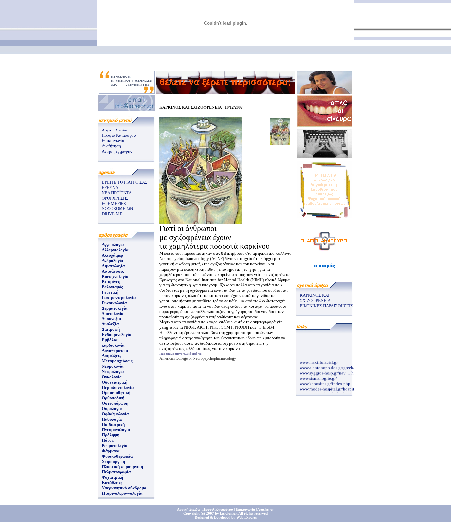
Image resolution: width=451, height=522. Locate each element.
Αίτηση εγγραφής (117, 151)
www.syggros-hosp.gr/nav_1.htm (329, 371)
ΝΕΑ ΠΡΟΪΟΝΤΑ (117, 192)
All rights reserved (253, 513)
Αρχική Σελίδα (114, 130)
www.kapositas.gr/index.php (325, 381)
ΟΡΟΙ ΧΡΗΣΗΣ (115, 198)
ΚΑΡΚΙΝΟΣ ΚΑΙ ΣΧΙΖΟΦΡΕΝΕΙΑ (315, 298)
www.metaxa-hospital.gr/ (322, 392)
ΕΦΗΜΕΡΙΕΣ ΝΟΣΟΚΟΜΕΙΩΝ (117, 206)
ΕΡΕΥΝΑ (110, 187)
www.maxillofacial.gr (319, 360)
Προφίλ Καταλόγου (119, 135)
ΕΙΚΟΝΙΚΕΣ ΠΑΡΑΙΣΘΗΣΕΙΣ (326, 305)
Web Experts (246, 517)
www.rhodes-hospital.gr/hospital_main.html (339, 387)
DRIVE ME (112, 213)
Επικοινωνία (113, 140)
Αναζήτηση (111, 145)
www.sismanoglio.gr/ (318, 376)
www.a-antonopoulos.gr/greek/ (327, 365)
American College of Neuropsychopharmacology (197, 358)
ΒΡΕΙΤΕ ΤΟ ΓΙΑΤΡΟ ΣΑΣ (125, 182)
